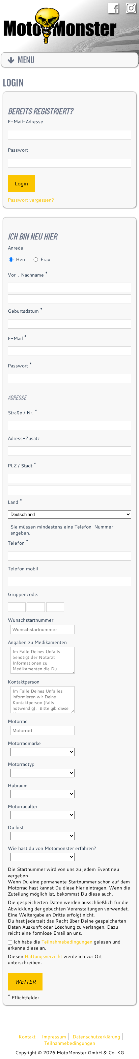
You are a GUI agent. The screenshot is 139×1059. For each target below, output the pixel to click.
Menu (25, 60)
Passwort (18, 150)
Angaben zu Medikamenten (37, 642)
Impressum (54, 1036)
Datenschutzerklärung (96, 1036)
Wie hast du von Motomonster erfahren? (52, 848)
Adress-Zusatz (24, 438)
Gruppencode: (23, 594)
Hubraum (18, 785)
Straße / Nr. (22, 412)
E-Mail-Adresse (25, 122)
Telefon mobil (23, 569)
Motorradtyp (21, 764)
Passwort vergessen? (31, 200)
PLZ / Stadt (22, 465)
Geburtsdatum (25, 310)
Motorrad (18, 721)
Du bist (16, 827)
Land (15, 501)
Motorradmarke (24, 743)
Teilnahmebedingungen (66, 941)
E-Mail (17, 337)
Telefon (18, 542)
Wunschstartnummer (30, 620)
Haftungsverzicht (43, 956)
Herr (21, 259)
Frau (45, 259)
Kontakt (27, 1036)
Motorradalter (22, 806)
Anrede (15, 248)
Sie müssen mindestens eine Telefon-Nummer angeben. (61, 530)
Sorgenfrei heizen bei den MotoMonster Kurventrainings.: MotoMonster (60, 27)
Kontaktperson (23, 682)
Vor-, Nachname (28, 274)
